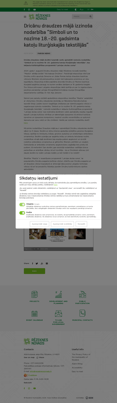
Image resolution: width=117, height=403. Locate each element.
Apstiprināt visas (39, 224)
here (55, 185)
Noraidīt (81, 224)
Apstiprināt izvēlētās (62, 224)
